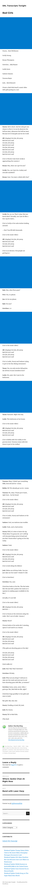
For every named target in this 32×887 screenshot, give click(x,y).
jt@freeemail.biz (16, 803)
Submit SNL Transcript (9, 841)
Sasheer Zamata (20, 751)
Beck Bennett (15, 748)
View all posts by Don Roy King (16, 740)
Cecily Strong (23, 748)
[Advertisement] (16, 33)
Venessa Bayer (12, 753)
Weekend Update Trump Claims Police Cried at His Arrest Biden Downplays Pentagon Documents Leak (16, 853)
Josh (15, 749)
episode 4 (5, 749)
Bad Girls (9, 748)
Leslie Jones (12, 751)
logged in (14, 765)
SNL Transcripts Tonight (14, 6)
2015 (23, 746)
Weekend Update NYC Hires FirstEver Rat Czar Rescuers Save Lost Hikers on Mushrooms (16, 859)
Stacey (6, 753)
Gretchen (10, 749)
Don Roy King (8, 746)
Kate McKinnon (21, 749)
